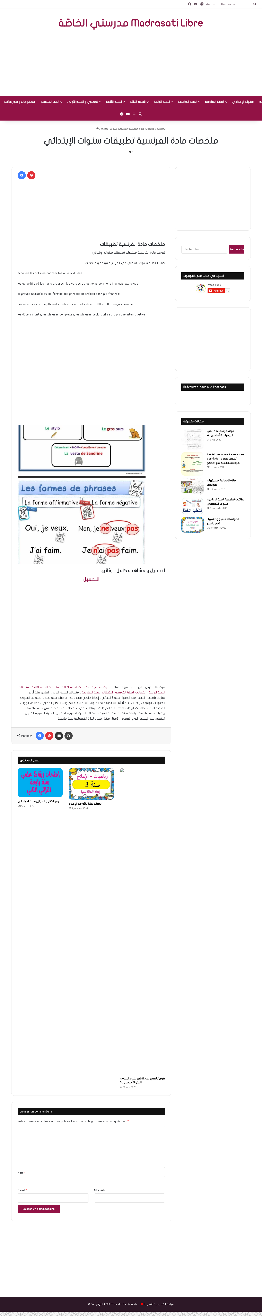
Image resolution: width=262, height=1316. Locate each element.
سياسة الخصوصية (164, 1304)
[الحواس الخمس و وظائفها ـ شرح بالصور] (192, 525)
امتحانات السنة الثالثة (75, 687)
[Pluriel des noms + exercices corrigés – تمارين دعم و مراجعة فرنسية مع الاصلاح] (192, 464)
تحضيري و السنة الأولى (82, 101)
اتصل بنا (148, 1304)
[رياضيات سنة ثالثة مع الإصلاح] (91, 783)
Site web (99, 1190)
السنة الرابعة (162, 101)
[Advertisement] (131, 63)
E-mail (22, 1190)
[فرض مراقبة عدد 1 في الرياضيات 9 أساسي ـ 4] (192, 439)
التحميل (91, 579)
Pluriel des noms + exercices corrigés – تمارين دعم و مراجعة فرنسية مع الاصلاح (225, 458)
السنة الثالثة (138, 101)
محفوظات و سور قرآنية (19, 101)
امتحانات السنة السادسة (97, 692)
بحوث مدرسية (101, 687)
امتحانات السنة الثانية (45, 687)
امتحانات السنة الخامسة (130, 692)
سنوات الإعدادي (243, 101)
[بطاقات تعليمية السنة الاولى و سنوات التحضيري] (192, 506)
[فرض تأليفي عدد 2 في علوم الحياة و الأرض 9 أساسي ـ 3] (142, 921)
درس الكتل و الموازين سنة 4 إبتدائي (39, 801)
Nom (21, 1173)
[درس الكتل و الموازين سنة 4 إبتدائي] (40, 782)
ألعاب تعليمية (50, 101)
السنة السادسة (214, 101)
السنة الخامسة (187, 101)
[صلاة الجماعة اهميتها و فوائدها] (192, 487)
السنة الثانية (114, 101)
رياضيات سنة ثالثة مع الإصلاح (85, 803)
